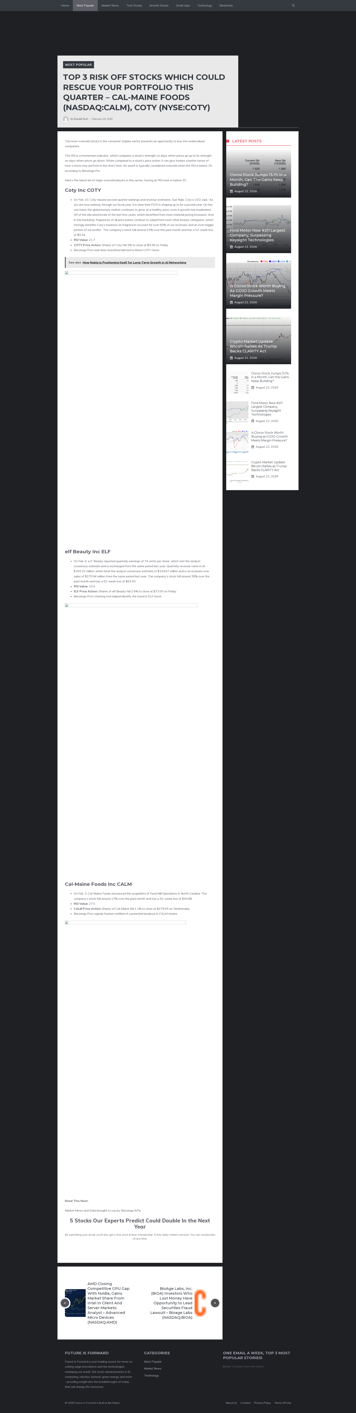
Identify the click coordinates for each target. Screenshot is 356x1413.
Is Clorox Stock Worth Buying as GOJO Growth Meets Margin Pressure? (258, 291)
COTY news (151, 250)
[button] (293, 5)
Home (65, 5)
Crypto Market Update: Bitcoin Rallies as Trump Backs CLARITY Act (253, 346)
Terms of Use (282, 1402)
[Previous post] (64, 1303)
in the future (112, 1402)
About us (231, 1402)
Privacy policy (262, 1402)
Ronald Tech (81, 118)
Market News (110, 5)
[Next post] (215, 1303)
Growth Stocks (159, 5)
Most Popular (85, 5)
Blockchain (226, 5)
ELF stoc (154, 596)
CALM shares (168, 913)
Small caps (183, 5)
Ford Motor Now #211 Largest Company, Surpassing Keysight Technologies (257, 235)
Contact (245, 1402)
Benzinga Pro (91, 171)
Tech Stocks (134, 5)
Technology (204, 5)
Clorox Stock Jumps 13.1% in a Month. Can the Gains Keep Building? (258, 180)
